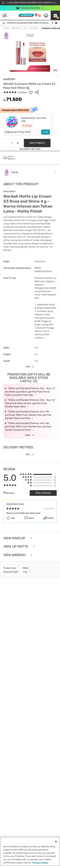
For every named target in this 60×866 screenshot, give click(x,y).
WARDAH (9, 79)
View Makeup (14, 538)
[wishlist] (30, 92)
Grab (45, 132)
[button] (55, 15)
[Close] (56, 841)
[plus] (17, 143)
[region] (30, 851)
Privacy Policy (40, 862)
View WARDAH (14, 555)
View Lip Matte (16, 546)
